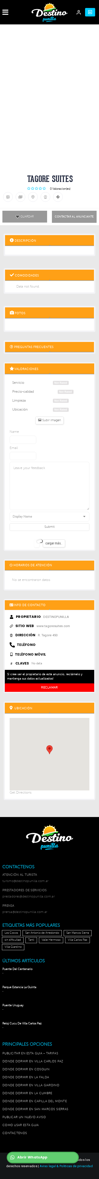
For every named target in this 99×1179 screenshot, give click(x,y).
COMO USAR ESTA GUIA (20, 1125)
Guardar (27, 216)
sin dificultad (13, 939)
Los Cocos (11, 932)
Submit (49, 526)
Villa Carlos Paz (77, 939)
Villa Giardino (13, 946)
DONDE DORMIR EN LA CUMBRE (27, 1093)
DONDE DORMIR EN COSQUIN (26, 1069)
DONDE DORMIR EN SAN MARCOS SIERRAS (35, 1109)
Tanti (31, 939)
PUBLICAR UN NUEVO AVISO (24, 1117)
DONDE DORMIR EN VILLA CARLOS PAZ (32, 1061)
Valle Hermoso (51, 939)
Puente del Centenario (17, 969)
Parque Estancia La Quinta (19, 987)
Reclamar (49, 687)
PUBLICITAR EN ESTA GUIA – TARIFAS (30, 1053)
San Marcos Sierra (77, 932)
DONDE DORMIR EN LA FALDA (25, 1077)
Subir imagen (51, 420)
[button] (90, 12)
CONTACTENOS (14, 1133)
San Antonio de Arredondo (42, 932)
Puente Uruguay (13, 1005)
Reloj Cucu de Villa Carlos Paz (22, 1023)
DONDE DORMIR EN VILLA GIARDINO (30, 1085)
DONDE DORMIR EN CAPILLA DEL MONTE (34, 1101)
